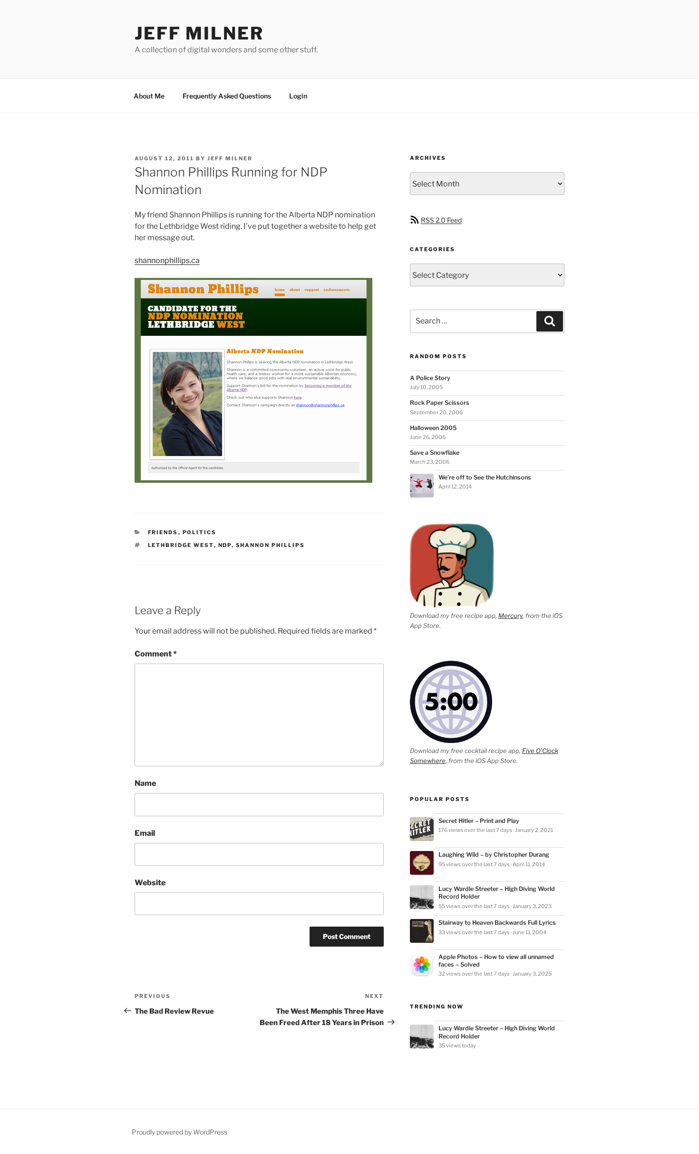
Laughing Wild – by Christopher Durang (493, 854)
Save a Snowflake (434, 452)
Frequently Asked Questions (227, 96)
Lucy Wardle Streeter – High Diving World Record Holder (496, 892)
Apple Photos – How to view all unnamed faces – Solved (496, 960)
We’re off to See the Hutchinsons (484, 477)
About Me (149, 96)
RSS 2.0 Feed (441, 220)
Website (150, 882)
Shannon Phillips (270, 545)
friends (163, 532)
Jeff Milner (199, 33)
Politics (200, 532)
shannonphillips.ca (167, 260)
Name (145, 783)
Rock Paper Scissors (439, 402)
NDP (225, 545)
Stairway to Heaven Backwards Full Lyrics (497, 922)
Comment (156, 653)
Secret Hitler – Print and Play (478, 820)
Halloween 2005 (433, 427)
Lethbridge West (181, 545)
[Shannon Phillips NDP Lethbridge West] (253, 480)
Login (298, 96)
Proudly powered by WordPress (179, 1132)
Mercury (510, 615)
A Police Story (430, 377)
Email (145, 833)
